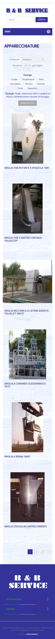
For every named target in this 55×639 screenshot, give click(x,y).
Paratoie (41, 83)
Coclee (14, 79)
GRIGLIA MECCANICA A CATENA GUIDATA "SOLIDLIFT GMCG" (26, 312)
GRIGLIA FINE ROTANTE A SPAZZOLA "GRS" (26, 167)
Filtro (41, 79)
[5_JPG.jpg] (27, 354)
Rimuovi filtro (27, 103)
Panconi (28, 83)
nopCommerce (32, 634)
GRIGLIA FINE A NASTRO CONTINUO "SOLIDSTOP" (23, 239)
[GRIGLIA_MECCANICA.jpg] (27, 281)
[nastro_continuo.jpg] (27, 209)
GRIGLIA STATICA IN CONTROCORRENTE (25, 526)
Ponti (20, 88)
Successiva (49, 551)
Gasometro (15, 83)
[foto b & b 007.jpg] (27, 427)
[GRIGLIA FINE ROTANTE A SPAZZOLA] (27, 139)
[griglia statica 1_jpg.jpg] (27, 497)
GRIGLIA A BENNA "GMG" (17, 456)
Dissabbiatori (28, 79)
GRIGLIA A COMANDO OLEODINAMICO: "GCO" (25, 385)
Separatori (32, 88)
